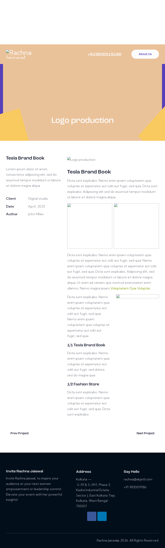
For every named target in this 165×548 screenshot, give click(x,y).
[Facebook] (91, 516)
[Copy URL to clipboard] (36, 226)
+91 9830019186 (135, 487)
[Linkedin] (102, 516)
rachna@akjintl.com (138, 479)
